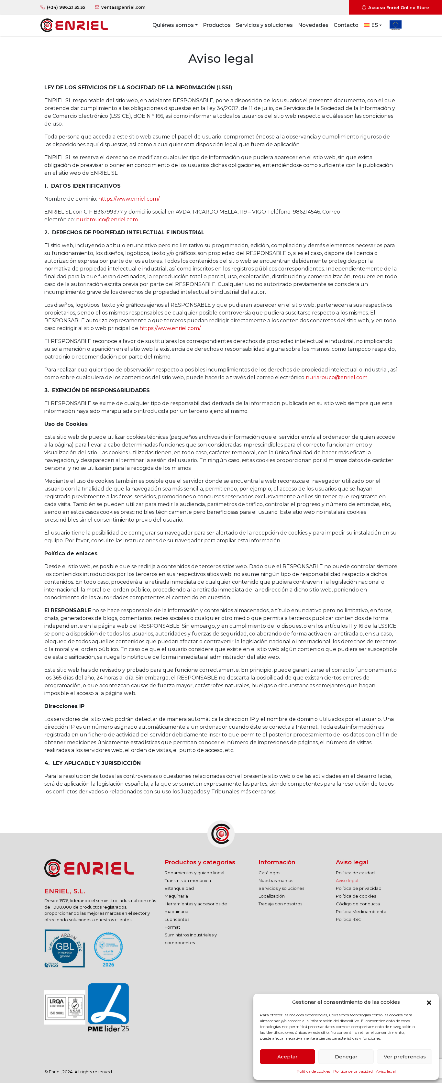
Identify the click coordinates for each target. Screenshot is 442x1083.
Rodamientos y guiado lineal (194, 872)
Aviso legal (386, 1071)
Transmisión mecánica (188, 880)
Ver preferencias (405, 1057)
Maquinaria (176, 896)
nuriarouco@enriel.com (107, 219)
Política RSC (348, 919)
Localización (272, 896)
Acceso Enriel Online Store (398, 7)
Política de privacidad (353, 1071)
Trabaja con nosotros (280, 903)
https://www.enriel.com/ (129, 199)
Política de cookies (313, 1071)
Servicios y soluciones (281, 888)
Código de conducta (358, 903)
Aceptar (287, 1057)
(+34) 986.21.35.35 (66, 7)
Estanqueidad (179, 888)
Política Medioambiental (361, 911)
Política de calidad (355, 872)
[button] (429, 1002)
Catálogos (269, 872)
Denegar (346, 1057)
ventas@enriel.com (123, 7)
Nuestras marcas (276, 880)
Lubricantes (177, 919)
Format (172, 927)
